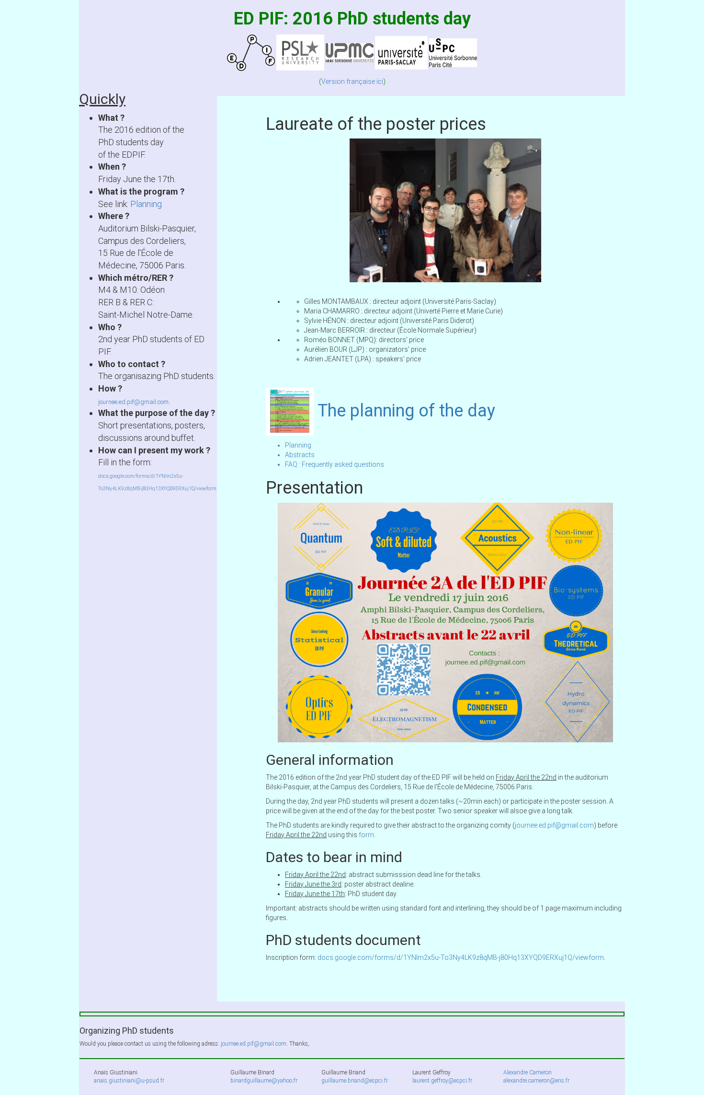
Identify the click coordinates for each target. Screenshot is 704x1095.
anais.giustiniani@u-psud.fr (129, 1080)
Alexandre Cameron (527, 1072)
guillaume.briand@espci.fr (354, 1080)
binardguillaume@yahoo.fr (263, 1080)
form (366, 835)
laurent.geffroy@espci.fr (442, 1080)
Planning (146, 204)
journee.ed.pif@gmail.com (133, 401)
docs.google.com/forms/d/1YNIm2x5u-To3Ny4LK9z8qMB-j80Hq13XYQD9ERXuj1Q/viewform (461, 957)
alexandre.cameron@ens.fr (536, 1080)
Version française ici (352, 81)
